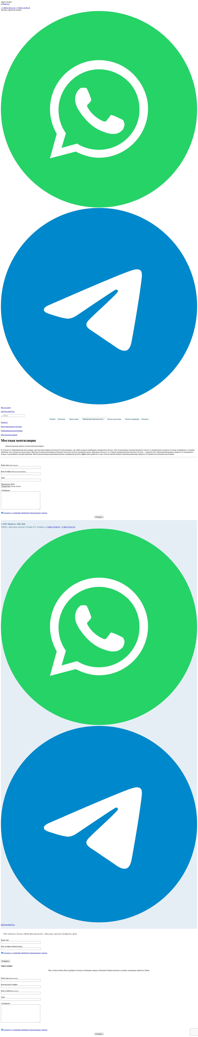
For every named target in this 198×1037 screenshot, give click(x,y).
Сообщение (5, 490)
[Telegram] (99, 404)
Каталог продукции (132, 419)
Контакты (145, 419)
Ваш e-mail (9, 991)
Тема (3, 478)
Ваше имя (9, 465)
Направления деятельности (93, 419)
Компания (61, 419)
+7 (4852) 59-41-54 (8, 8)
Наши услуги (74, 419)
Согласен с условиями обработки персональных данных (25, 513)
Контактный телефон (9, 984)
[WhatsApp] (99, 207)
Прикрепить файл (8, 484)
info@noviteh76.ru (8, 412)
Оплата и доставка (114, 419)
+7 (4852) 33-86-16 (23, 8)
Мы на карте (6, 408)
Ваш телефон (13, 471)
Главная (52, 419)
